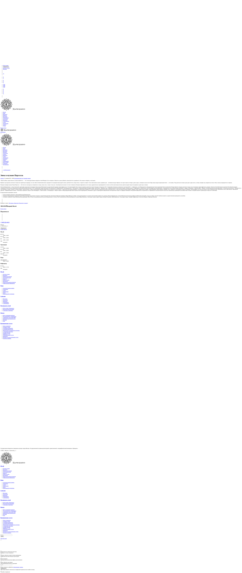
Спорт (4, 122)
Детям (4, 125)
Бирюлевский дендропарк (8, 293)
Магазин (5, 152)
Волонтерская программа (8, 309)
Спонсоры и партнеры (8, 310)
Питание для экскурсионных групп (10, 337)
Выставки (5, 116)
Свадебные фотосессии (8, 329)
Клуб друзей (5, 162)
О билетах (5, 163)
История (5, 319)
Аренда (4, 124)
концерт (2, 178)
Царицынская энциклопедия (9, 318)
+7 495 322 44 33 (5, 222)
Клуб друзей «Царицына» (8, 308)
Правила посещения (7, 276)
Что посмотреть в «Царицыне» (9, 316)
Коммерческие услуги (6, 323)
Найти (2, 536)
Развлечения (5, 291)
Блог (4, 321)
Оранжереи (5, 289)
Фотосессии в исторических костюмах (11, 330)
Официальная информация (9, 283)
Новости (5, 115)
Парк (4, 113)
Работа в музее (6, 280)
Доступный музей (7, 277)
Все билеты (3, 132)
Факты (2, 313)
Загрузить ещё (4, 538)
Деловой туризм (6, 327)
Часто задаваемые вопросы (9, 315)
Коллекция (5, 281)
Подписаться (6, 164)
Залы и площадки (7, 326)
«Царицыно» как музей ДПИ (9, 317)
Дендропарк (5, 123)
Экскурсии (5, 119)
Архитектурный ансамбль (8, 288)
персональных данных (18, 567)
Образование (6, 117)
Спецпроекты (6, 121)
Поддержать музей (6, 305)
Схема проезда (4, 229)
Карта (4, 292)
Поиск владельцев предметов (9, 282)
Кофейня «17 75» (6, 333)
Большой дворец (27, 178)
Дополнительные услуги (8, 335)
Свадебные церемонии (8, 328)
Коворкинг (5, 336)
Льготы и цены (6, 274)
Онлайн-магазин (6, 332)
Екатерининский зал (18, 178)
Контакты (5, 114)
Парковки (5, 158)
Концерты (5, 120)
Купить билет (3, 127)
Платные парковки (7, 338)
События (3, 296)
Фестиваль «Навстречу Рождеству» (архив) (18, 203)
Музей (4, 112)
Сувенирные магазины (8, 331)
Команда (5, 278)
